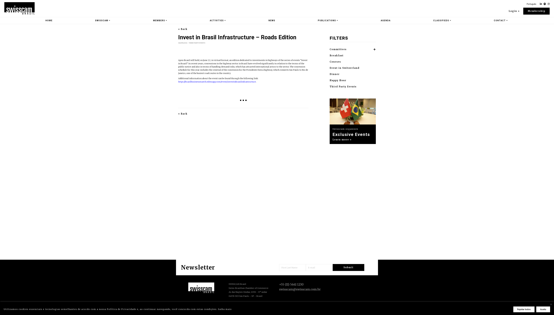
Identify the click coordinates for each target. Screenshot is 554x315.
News (271, 20)
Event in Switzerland (344, 68)
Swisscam (101, 20)
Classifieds (441, 20)
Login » (514, 11)
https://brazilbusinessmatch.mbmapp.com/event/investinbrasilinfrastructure (217, 81)
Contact (500, 20)
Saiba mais (225, 309)
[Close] (551, 304)
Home (49, 20)
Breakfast (337, 55)
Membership (536, 11)
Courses (335, 62)
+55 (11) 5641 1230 (291, 284)
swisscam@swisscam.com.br (300, 289)
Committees (338, 49)
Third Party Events (343, 86)
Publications (327, 20)
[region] (277, 308)
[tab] (353, 49)
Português (531, 4)
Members (159, 20)
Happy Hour (338, 80)
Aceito (543, 309)
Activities (217, 20)
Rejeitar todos (524, 309)
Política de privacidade (247, 309)
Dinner (335, 74)
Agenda (386, 20)
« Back (183, 29)
